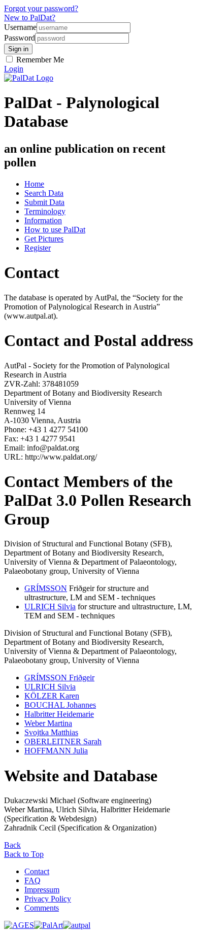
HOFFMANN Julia (56, 750)
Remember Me (39, 59)
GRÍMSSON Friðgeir (59, 677)
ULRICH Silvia (50, 606)
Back (12, 845)
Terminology (44, 211)
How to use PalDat (54, 229)
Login (13, 68)
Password (19, 37)
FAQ (32, 880)
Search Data (43, 193)
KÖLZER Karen (51, 695)
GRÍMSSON (45, 588)
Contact (36, 871)
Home (34, 184)
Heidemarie (59, 714)
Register (37, 248)
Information (43, 220)
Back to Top (24, 854)
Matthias (51, 732)
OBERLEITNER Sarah (63, 741)
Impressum (41, 889)
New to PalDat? (29, 17)
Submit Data (44, 202)
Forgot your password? (41, 8)
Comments (41, 908)
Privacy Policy (47, 898)
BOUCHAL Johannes (60, 705)
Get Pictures (43, 238)
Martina (48, 723)
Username (20, 27)
